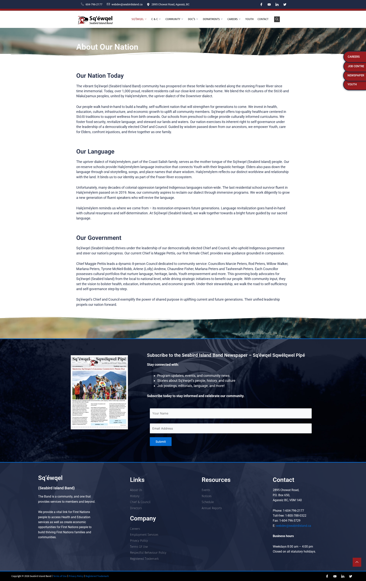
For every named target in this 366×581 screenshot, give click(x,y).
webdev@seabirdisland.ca (293, 526)
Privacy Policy (76, 576)
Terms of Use (60, 576)
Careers (232, 19)
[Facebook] (261, 4)
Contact (263, 19)
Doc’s (191, 19)
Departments (211, 19)
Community (172, 19)
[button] (277, 19)
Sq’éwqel (138, 19)
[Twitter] (285, 4)
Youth (249, 19)
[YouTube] (269, 4)
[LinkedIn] (277, 4)
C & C (154, 19)
